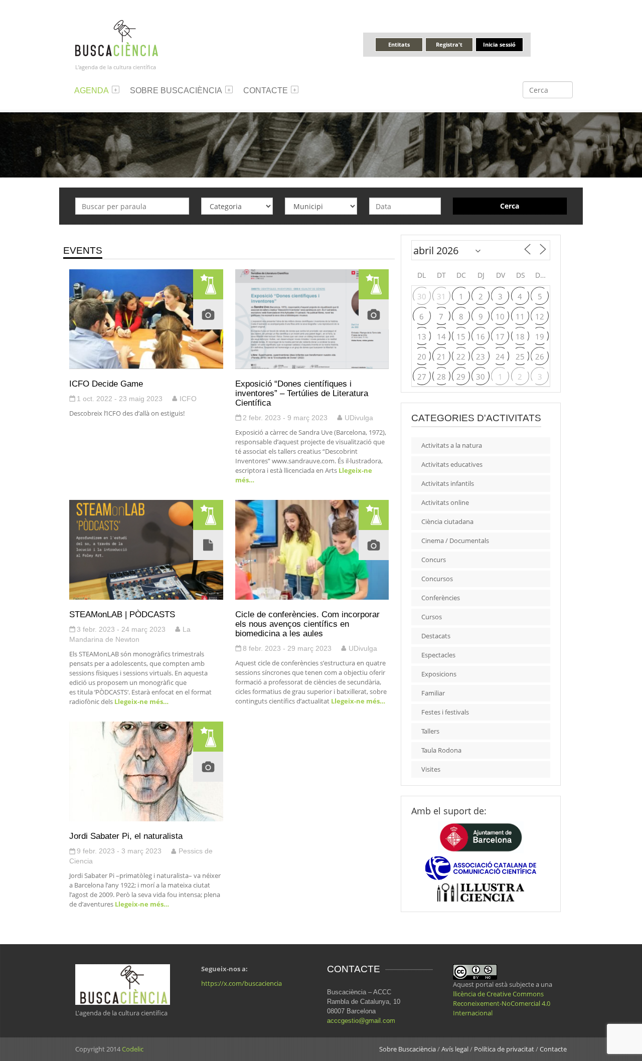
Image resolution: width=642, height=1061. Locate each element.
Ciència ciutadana (447, 521)
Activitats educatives (452, 464)
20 (421, 356)
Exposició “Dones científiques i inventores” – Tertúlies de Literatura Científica (301, 393)
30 (421, 296)
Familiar (433, 692)
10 (500, 316)
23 (480, 356)
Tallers (430, 731)
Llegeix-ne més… (141, 701)
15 (460, 336)
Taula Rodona (441, 750)
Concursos (437, 578)
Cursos (431, 616)
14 (441, 336)
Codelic (132, 1048)
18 (520, 336)
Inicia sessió (499, 44)
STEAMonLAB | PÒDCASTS (122, 614)
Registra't (449, 44)
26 (539, 356)
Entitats (399, 44)
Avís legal (454, 1048)
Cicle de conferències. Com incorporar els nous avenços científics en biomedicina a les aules (307, 623)
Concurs (433, 559)
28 (441, 377)
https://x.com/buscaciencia (241, 983)
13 (421, 336)
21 (441, 356)
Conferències (440, 597)
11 (520, 316)
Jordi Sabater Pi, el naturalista (126, 836)
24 (500, 356)
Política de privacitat (504, 1048)
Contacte (265, 90)
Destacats (435, 635)
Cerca (509, 206)
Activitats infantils (447, 483)
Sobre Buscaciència (176, 90)
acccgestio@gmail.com (361, 1020)
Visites (430, 769)
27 (421, 377)
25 (520, 356)
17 (500, 336)
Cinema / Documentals (455, 540)
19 (539, 336)
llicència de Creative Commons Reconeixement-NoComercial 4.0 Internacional (501, 1003)
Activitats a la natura (451, 445)
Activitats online (445, 502)
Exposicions (438, 673)
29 (460, 377)
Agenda (91, 90)
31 (441, 296)
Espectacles (438, 654)
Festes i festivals (445, 712)
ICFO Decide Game (106, 384)
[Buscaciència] (116, 37)
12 (539, 316)
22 (460, 356)
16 (480, 336)
